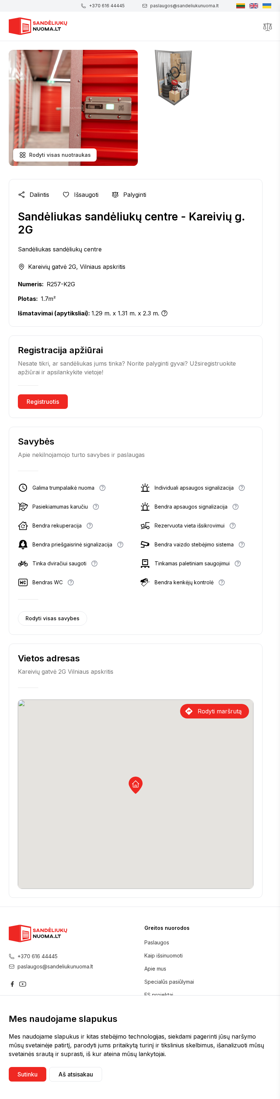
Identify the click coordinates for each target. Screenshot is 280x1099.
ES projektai (158, 995)
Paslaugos (156, 942)
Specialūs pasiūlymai (169, 982)
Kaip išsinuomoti (163, 955)
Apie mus (155, 968)
